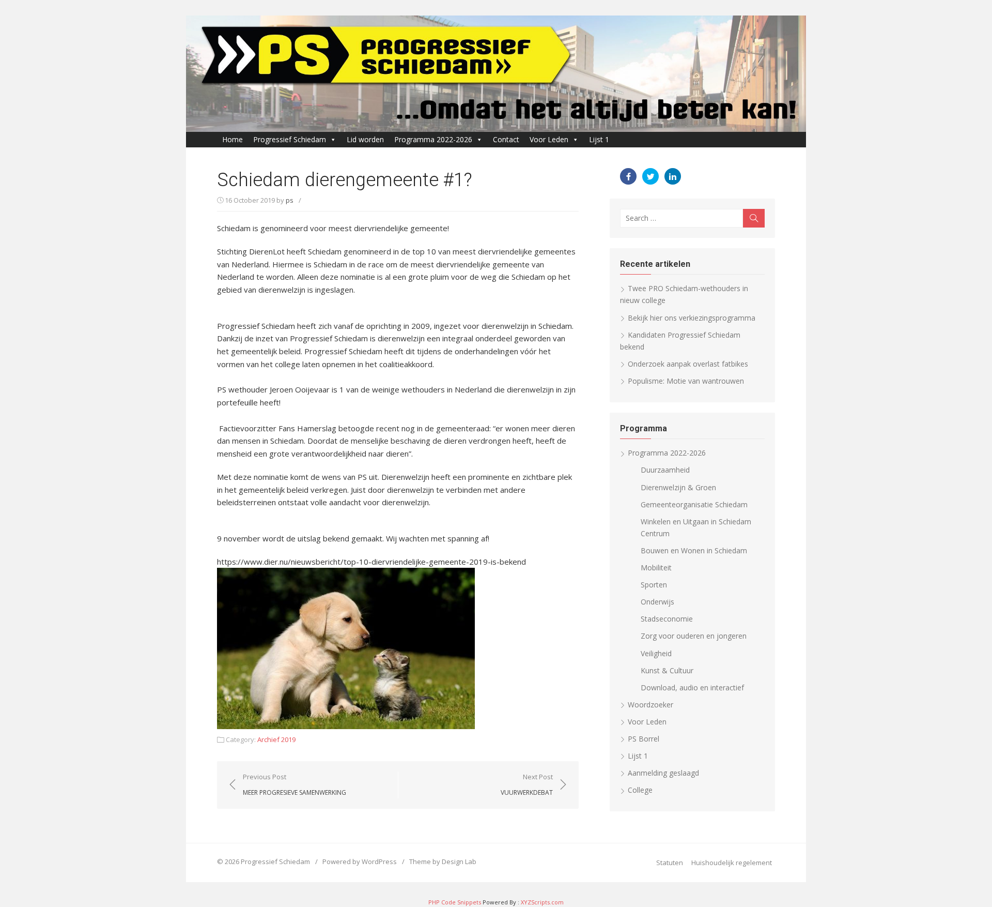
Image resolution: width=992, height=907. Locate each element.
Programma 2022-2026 (433, 139)
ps (289, 200)
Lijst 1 (599, 139)
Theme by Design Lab (442, 861)
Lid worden (365, 139)
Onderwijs (657, 602)
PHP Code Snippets (454, 902)
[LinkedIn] (672, 176)
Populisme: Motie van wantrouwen (686, 381)
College (640, 790)
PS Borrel (643, 739)
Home (232, 139)
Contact (506, 139)
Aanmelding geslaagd (663, 773)
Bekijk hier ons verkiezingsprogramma (691, 318)
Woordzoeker (650, 704)
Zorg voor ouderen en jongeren (694, 636)
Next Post (527, 784)
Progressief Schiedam (289, 139)
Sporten (654, 584)
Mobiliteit (656, 567)
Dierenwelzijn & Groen (678, 487)
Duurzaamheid (665, 470)
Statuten (669, 862)
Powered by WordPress (359, 861)
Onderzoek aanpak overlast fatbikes (688, 364)
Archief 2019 (276, 739)
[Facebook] (628, 176)
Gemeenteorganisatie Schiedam (694, 504)
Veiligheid (656, 653)
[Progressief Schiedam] (496, 74)
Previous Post (294, 784)
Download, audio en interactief (692, 687)
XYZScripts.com (542, 902)
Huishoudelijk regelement (731, 862)
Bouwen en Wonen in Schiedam (694, 550)
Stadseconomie (667, 619)
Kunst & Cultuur (667, 670)
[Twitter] (650, 176)
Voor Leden (549, 139)
